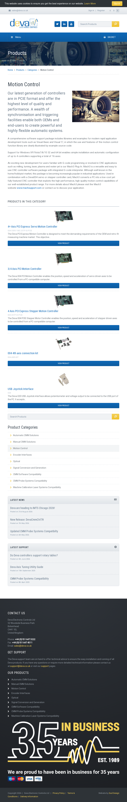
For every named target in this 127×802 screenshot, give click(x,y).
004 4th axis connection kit (23, 353)
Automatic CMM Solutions (26, 435)
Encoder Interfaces (22, 455)
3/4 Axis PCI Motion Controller (25, 268)
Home (10, 70)
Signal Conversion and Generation (29, 468)
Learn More (90, 3)
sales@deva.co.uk (20, 10)
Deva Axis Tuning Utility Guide (26, 567)
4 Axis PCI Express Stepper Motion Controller (33, 311)
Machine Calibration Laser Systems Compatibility (37, 487)
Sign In (91, 10)
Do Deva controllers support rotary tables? (34, 555)
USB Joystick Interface (20, 389)
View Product (63, 243)
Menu (18, 37)
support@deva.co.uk (20, 666)
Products (20, 70)
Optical (16, 461)
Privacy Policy (59, 793)
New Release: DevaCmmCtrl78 (27, 519)
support (45, 666)
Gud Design (114, 793)
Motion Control (20, 448)
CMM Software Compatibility (27, 474)
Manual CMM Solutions (24, 442)
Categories (32, 70)
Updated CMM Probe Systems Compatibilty (34, 531)
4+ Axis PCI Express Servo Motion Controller (32, 226)
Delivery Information (29, 796)
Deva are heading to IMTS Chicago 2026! (32, 508)
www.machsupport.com (29, 188)
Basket (112, 37)
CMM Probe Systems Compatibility (30, 481)
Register (101, 10)
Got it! (117, 3)
